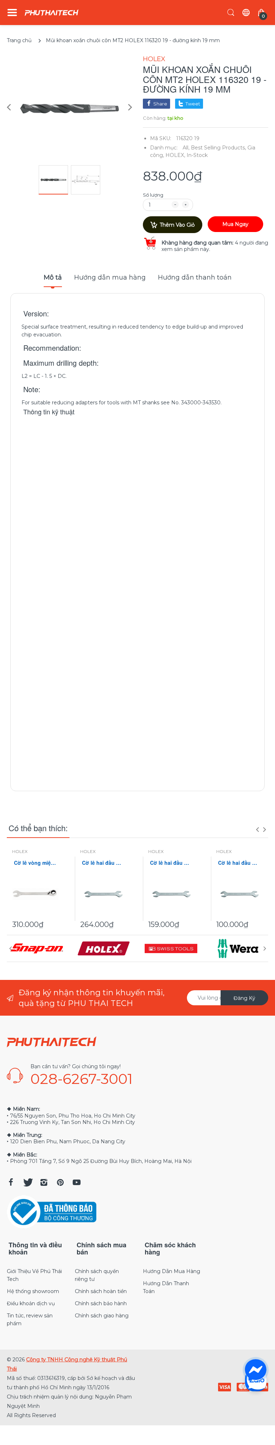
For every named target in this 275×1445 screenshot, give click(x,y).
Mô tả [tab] (53, 277)
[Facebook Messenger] (255, 1370)
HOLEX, (175, 155)
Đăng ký (244, 998)
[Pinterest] (60, 1182)
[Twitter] (27, 1182)
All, (186, 147)
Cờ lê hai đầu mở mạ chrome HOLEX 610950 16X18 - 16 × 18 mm (239, 862)
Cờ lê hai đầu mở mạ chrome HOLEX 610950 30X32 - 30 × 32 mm (103, 862)
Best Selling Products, (218, 147)
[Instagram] (44, 1182)
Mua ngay (235, 224)
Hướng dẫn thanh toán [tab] (195, 277)
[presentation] (257, 829)
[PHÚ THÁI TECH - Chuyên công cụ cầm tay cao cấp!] (51, 12)
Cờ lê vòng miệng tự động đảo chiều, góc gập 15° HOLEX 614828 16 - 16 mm (35, 862)
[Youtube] (77, 1182)
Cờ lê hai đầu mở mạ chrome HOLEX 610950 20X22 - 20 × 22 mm (171, 862)
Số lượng (153, 195)
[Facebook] (11, 1182)
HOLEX (154, 59)
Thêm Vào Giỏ (177, 225)
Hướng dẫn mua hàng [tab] (110, 277)
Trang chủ (19, 40)
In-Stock (197, 155)
